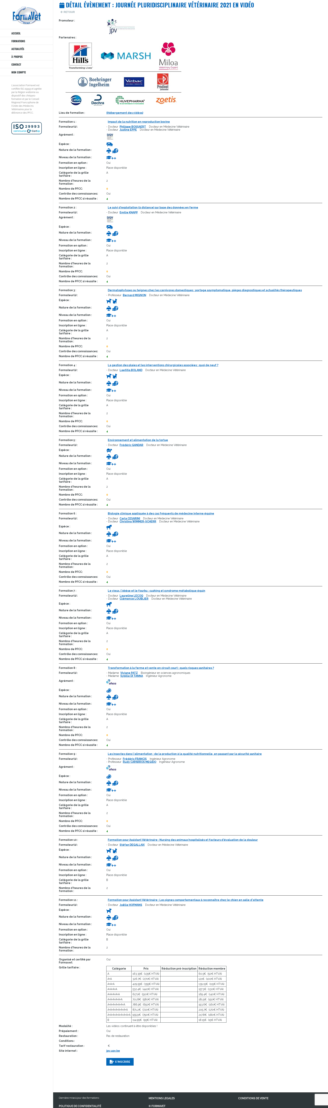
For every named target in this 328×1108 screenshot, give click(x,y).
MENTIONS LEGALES (162, 1098)
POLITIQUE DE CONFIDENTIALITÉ (80, 1106)
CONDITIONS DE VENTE (253, 1098)
